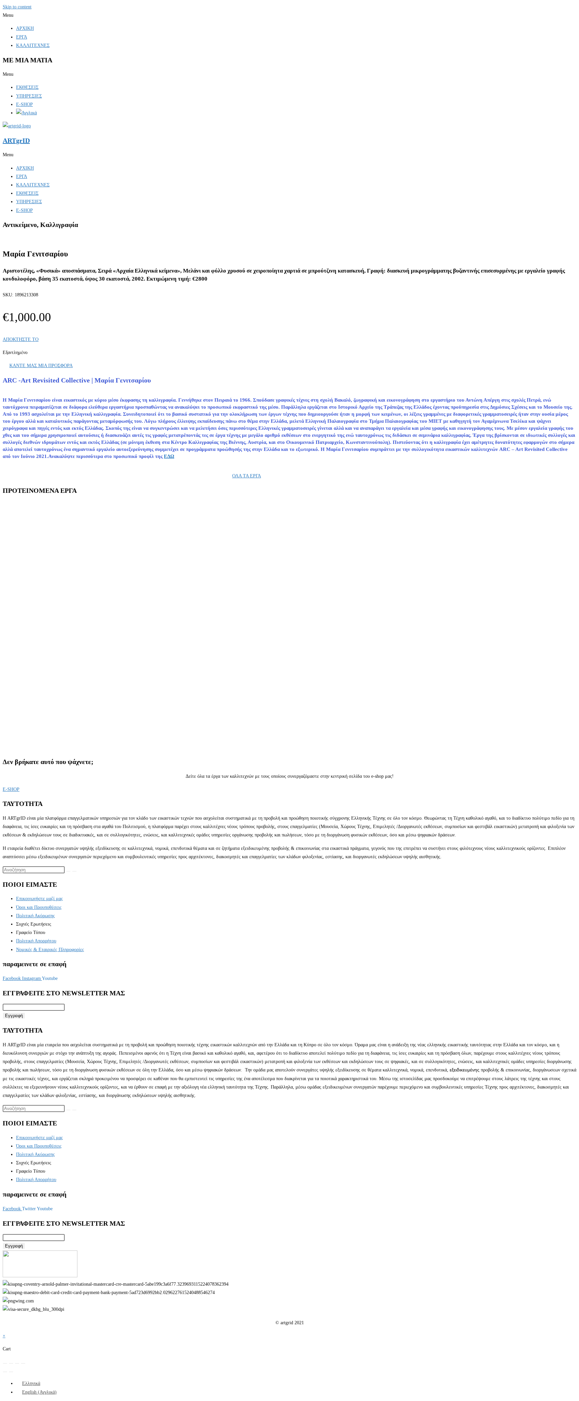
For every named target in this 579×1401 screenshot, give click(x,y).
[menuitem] (28, 1383)
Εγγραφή (14, 1015)
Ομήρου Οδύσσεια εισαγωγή (58, 561)
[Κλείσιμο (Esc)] (23, 1363)
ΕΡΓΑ (21, 37)
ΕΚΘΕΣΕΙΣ (27, 87)
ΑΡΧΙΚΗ (25, 28)
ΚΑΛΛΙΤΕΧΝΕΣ (33, 45)
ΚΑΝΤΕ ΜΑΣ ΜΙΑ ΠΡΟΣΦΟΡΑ (41, 365)
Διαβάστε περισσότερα (51, 590)
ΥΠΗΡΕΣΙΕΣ (29, 96)
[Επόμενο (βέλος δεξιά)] (11, 1372)
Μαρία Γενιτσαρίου (95, 551)
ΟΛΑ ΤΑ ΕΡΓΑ (246, 475)
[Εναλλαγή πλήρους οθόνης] (11, 1363)
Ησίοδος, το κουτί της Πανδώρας (62, 718)
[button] (289, 15)
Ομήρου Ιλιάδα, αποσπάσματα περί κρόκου (73, 640)
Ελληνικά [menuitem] (31, 1383)
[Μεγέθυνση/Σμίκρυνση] (5, 1363)
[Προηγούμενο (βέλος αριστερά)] (5, 1372)
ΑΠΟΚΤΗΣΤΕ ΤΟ (21, 339)
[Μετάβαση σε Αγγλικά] (26, 112)
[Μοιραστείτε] (17, 1363)
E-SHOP (24, 104)
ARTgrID (16, 140)
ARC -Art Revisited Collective (53, 551)
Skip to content (17, 6)
